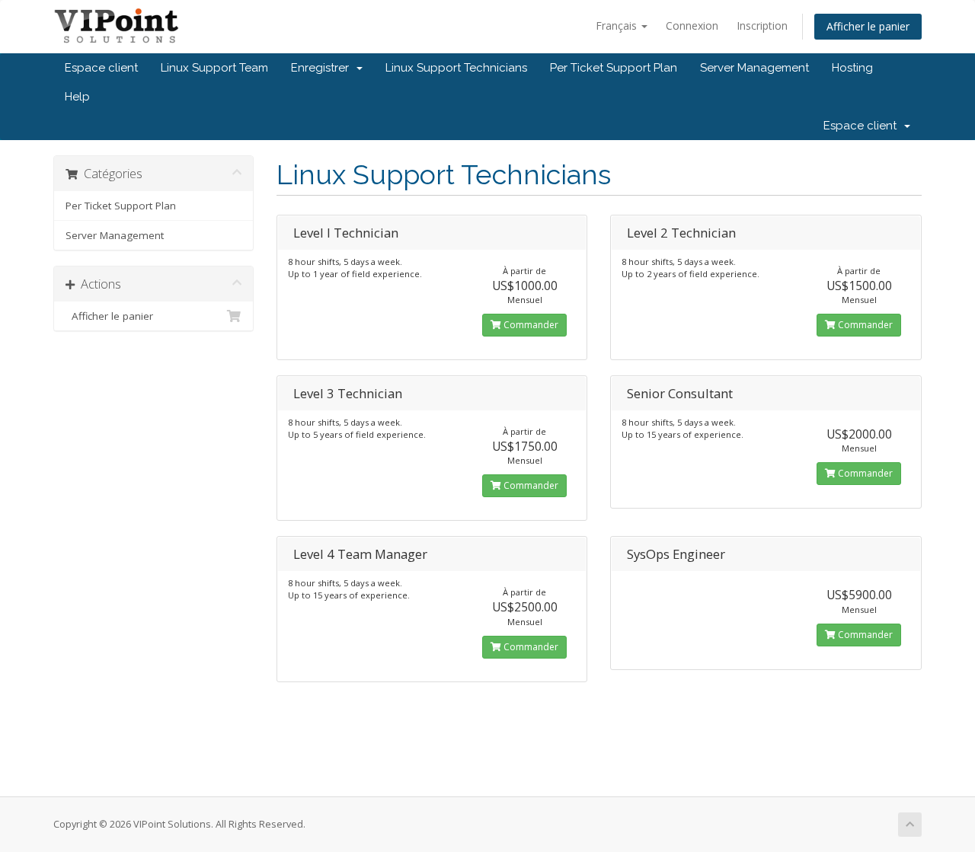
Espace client (101, 68)
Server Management (754, 68)
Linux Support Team (214, 68)
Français (618, 25)
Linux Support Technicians (456, 68)
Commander (529, 324)
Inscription (762, 25)
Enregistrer (323, 68)
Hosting (852, 68)
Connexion (692, 25)
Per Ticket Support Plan (613, 68)
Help (77, 97)
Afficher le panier (867, 26)
